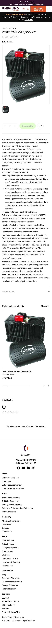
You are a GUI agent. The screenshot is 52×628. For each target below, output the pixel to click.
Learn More (29, 20)
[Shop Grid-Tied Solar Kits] (23, 9)
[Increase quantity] (15, 126)
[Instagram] (33, 468)
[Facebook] (18, 468)
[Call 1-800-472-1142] (27, 9)
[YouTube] (23, 468)
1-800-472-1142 (29, 460)
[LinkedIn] (28, 468)
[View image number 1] (6, 109)
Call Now (22, 4)
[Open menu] (48, 9)
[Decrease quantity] (5, 126)
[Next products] (48, 386)
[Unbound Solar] (10, 9)
